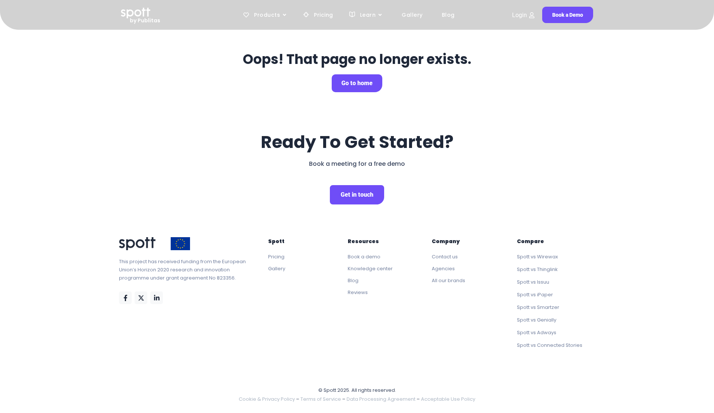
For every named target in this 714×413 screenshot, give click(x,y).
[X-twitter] (141, 297)
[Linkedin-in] (156, 297)
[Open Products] (284, 15)
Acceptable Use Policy (448, 399)
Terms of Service (320, 399)
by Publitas (145, 20)
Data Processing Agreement (381, 399)
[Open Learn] (380, 15)
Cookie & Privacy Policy (267, 399)
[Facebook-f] (125, 297)
